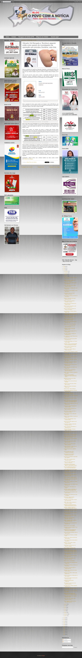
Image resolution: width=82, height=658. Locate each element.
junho (65, 607)
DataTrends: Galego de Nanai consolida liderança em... (69, 497)
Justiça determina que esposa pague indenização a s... (70, 470)
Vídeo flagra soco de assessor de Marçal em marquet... (70, 546)
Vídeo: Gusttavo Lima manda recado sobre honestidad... (70, 355)
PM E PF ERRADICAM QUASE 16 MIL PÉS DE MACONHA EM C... (70, 467)
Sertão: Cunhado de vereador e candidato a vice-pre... (69, 301)
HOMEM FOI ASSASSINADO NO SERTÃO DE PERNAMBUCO (70, 530)
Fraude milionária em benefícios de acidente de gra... (70, 304)
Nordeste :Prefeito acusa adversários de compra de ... (70, 439)
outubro (65, 274)
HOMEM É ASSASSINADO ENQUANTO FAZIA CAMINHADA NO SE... (70, 375)
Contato (13, 37)
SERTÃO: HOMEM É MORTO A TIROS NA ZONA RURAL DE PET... (70, 508)
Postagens (65, 639)
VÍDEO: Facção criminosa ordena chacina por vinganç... (70, 317)
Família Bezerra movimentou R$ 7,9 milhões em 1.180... (70, 475)
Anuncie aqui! (55, 37)
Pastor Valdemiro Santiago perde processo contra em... (69, 548)
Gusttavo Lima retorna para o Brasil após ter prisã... (70, 384)
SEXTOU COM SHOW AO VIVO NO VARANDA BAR (70, 391)
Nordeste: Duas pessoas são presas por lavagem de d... (70, 556)
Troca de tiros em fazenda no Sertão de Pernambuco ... (70, 510)
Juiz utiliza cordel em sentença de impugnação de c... (70, 334)
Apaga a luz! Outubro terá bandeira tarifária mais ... (70, 386)
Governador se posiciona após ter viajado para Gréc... (70, 568)
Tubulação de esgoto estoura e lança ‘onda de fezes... (70, 365)
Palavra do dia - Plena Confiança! (70, 388)
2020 (64, 622)
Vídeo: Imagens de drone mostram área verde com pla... (70, 601)
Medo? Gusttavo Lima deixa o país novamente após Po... (70, 306)
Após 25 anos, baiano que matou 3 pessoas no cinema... (70, 411)
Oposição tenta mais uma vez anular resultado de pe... (70, 513)
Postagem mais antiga (54, 167)
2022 (64, 619)
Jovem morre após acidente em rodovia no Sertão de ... (69, 462)
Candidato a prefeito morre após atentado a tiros (69, 329)
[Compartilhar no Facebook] (52, 162)
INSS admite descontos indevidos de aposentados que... (70, 357)
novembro (66, 272)
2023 (64, 617)
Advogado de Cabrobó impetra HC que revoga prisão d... (70, 527)
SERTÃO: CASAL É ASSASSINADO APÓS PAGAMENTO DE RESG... (70, 344)
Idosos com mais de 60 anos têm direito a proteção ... (70, 444)
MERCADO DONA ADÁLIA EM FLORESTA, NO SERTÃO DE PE (70, 594)
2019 (64, 624)
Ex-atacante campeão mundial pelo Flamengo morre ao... (70, 424)
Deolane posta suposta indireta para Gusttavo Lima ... (70, 322)
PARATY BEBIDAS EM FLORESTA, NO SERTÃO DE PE (70, 521)
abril (65, 610)
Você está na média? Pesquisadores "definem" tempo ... (70, 406)
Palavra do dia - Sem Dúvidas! (69, 560)
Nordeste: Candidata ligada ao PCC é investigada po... (70, 331)
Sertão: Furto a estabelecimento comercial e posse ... (69, 460)
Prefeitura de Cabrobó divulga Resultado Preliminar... (69, 518)
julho (65, 605)
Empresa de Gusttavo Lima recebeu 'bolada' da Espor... (70, 596)
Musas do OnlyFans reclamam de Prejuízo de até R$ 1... (70, 309)
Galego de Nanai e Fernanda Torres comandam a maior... (70, 347)
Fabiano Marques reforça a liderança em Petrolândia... (70, 589)
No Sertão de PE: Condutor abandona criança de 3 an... (70, 586)
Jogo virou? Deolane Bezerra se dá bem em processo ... (70, 409)
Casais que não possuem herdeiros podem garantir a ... (70, 441)
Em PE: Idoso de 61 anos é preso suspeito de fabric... (70, 286)
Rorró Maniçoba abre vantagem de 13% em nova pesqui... (70, 436)
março (65, 612)
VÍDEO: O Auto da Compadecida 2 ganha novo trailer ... (70, 473)
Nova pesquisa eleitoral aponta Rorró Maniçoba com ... (70, 523)
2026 (64, 266)
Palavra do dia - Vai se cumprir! (69, 525)
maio (65, 609)
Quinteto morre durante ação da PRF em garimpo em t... (70, 339)
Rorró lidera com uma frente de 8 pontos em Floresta (69, 558)
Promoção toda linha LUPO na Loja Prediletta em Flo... (70, 516)
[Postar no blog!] (51, 162)
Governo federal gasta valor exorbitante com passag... (69, 452)
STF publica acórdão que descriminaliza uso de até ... (69, 393)
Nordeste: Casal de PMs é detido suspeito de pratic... (69, 543)
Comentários (65, 641)
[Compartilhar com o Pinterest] (53, 162)
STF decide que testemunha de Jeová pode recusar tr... (70, 492)
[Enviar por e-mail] (50, 162)
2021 (64, 621)
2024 (64, 269)
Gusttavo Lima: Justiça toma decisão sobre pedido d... (70, 538)
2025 (64, 268)
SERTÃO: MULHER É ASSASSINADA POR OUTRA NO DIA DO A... (70, 314)
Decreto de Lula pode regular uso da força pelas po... (70, 422)
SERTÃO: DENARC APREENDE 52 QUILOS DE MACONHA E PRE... (70, 490)
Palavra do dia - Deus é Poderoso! (70, 324)
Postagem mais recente (27, 167)
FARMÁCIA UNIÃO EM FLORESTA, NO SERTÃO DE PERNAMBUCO (70, 551)
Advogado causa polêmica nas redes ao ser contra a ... (70, 570)
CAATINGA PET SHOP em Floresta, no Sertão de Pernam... (70, 362)
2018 (64, 626)
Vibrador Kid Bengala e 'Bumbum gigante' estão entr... (69, 429)
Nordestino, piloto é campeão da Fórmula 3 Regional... (69, 281)
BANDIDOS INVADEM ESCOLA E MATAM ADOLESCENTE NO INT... (70, 505)
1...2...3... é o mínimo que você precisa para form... (69, 326)
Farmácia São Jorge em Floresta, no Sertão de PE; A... (70, 432)
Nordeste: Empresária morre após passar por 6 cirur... (70, 299)
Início (7, 37)
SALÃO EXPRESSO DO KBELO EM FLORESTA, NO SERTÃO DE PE (70, 401)
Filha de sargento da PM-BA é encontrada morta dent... (69, 319)
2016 (64, 629)
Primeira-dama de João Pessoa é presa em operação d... (70, 370)
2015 (64, 631)
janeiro (65, 615)
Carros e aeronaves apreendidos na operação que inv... (70, 427)
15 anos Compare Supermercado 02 (70, 477)
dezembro (66, 271)
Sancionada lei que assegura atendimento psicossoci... (69, 454)
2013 (64, 634)
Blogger (43, 655)
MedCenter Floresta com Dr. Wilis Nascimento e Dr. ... (70, 379)
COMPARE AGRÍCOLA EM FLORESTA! (68, 581)
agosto (65, 604)
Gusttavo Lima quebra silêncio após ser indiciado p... (70, 283)
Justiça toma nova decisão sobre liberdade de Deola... (69, 599)
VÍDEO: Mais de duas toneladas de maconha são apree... (70, 503)
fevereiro (65, 614)
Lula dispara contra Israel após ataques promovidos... (69, 293)
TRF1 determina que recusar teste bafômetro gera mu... (70, 583)
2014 (64, 632)
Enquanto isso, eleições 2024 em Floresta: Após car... (70, 349)
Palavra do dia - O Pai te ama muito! (70, 434)
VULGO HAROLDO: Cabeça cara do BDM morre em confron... (70, 447)
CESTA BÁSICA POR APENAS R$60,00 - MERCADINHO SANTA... (70, 465)
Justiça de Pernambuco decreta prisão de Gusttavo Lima (70, 578)
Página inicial (41, 167)
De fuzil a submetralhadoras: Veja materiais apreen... (70, 419)
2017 (64, 627)
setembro (66, 276)
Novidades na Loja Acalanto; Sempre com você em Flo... (70, 500)
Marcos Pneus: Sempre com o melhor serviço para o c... (70, 482)
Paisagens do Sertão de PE (26, 37)
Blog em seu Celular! (42, 37)
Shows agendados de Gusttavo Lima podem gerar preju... (70, 553)
